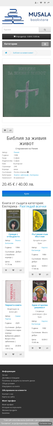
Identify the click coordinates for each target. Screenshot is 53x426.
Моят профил (7, 404)
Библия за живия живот (23, 53)
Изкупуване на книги (11, 386)
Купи (26, 193)
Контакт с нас (7, 394)
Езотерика (34, 175)
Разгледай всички (33, 206)
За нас (5, 375)
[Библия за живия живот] (26, 90)
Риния (13, 152)
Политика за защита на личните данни (18, 380)
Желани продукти (9, 410)
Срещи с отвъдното (13, 235)
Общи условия (8, 383)
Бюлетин (6, 413)
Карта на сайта (8, 397)
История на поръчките (11, 407)
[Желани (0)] (41, 3)
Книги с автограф (21, 175)
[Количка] (45, 3)
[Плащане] (48, 3)
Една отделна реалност (40, 306)
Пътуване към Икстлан (40, 235)
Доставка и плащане (10, 378)
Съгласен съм (45, 423)
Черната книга (13, 305)
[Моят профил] (36, 3)
